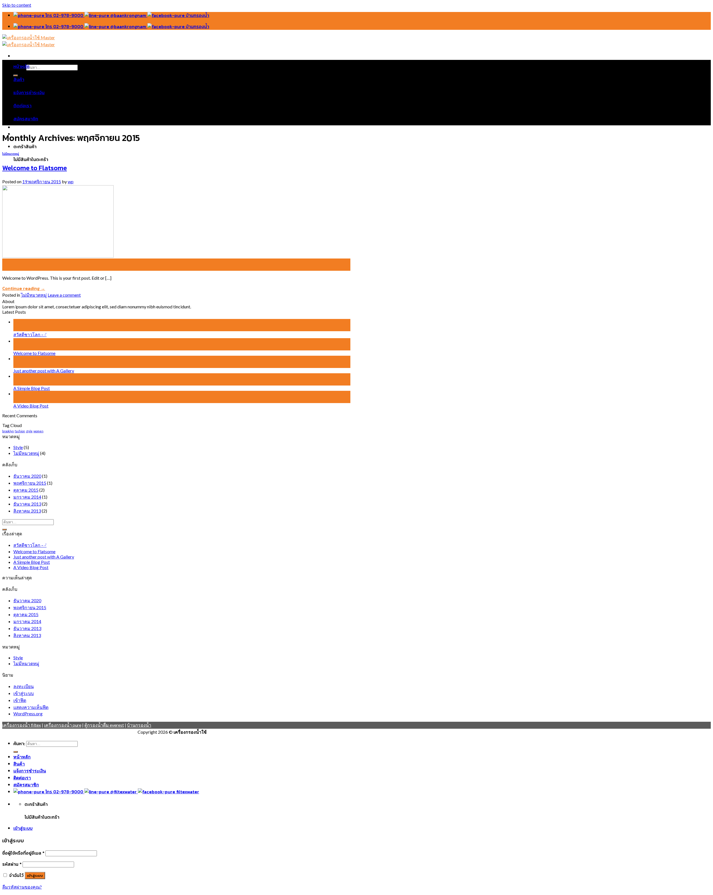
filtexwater (187, 791)
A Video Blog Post (30, 405)
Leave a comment (64, 294)
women (38, 431)
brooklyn (8, 431)
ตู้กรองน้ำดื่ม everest (104, 725)
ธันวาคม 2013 (27, 503)
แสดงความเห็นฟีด (30, 707)
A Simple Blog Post (31, 388)
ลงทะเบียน (23, 686)
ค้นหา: (19, 743)
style (29, 431)
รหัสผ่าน (12, 864)
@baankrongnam (128, 15)
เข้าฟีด (19, 700)
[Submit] (4, 529)
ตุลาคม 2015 (25, 489)
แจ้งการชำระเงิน (29, 92)
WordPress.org (28, 713)
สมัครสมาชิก (25, 118)
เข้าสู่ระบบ (23, 693)
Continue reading (23, 288)
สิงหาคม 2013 (27, 510)
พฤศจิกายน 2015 (29, 483)
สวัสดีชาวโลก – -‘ (30, 334)
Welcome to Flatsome (34, 168)
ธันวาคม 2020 (27, 476)
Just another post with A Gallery (43, 370)
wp (71, 181)
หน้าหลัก (21, 66)
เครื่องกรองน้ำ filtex (21, 725)
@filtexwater (123, 791)
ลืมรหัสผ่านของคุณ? (22, 886)
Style (18, 447)
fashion (20, 431)
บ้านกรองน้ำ (197, 15)
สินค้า (18, 79)
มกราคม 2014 (27, 496)
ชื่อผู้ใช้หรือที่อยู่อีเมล (23, 853)
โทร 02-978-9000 (64, 15)
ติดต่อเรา (22, 105)
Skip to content (16, 5)
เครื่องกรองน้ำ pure (62, 725)
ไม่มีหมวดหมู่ (10, 154)
